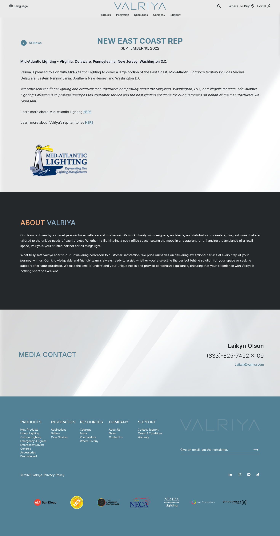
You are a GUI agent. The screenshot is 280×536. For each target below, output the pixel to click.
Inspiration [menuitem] (122, 14)
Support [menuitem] (175, 14)
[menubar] (140, 15)
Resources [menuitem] (141, 14)
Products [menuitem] (105, 14)
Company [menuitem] (159, 14)
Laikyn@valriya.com (249, 364)
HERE (87, 112)
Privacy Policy (54, 475)
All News (35, 43)
